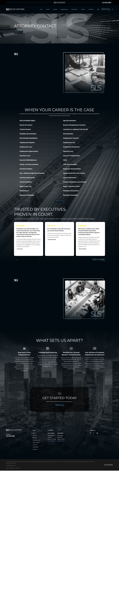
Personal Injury (36, 442)
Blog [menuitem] (98, 9)
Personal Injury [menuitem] (74, 9)
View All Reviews (98, 259)
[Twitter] (94, 433)
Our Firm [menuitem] (47, 9)
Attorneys (35, 437)
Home (34, 433)
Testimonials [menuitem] (91, 9)
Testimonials (35, 447)
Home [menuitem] (41, 9)
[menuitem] (7, 468)
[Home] (15, 9)
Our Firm (34, 435)
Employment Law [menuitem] (64, 9)
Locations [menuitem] (83, 9)
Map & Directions (51, 441)
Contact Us (105, 9)
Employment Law (36, 440)
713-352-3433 (106, 2)
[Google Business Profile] (97, 433)
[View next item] (16, 259)
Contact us (59, 201)
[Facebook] (90, 433)
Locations (35, 444)
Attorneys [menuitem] (55, 9)
